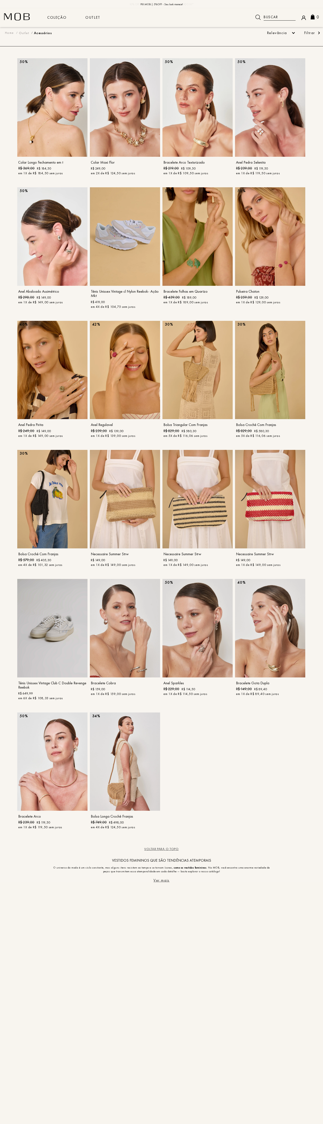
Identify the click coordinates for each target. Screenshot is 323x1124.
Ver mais (161, 880)
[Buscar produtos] (258, 17)
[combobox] (274, 17)
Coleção (56, 17)
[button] (311, 33)
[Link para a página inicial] (9, 33)
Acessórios (43, 33)
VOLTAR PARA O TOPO (161, 849)
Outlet (92, 17)
